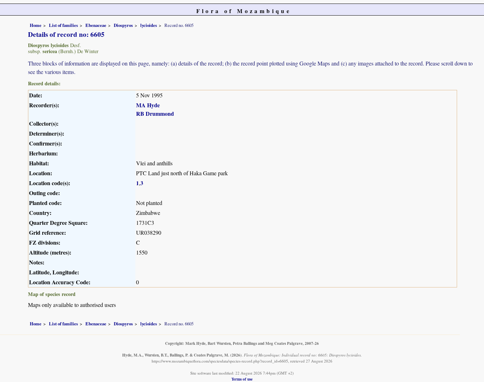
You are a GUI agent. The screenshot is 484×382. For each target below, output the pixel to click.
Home (35, 25)
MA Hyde (148, 105)
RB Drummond (155, 113)
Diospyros (123, 25)
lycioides (148, 25)
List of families (63, 25)
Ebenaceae (95, 25)
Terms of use (242, 379)
